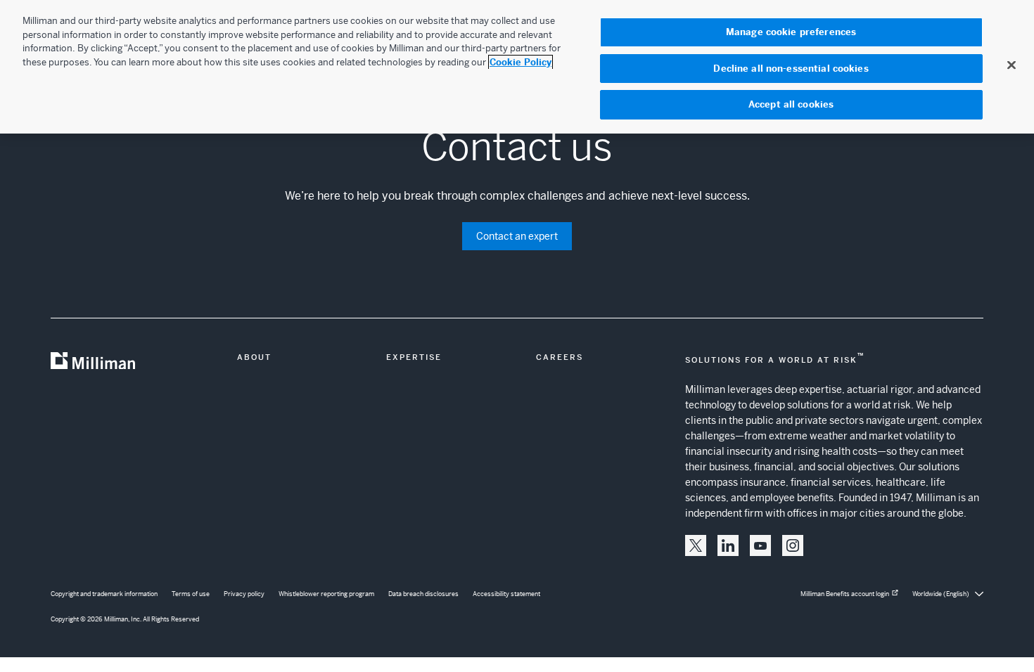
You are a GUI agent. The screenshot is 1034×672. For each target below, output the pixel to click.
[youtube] (760, 545)
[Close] (1011, 64)
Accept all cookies (791, 104)
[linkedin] (728, 545)
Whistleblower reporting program (326, 594)
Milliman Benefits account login (844, 594)
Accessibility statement (506, 594)
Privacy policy (244, 594)
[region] (517, 67)
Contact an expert (517, 236)
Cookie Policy (520, 62)
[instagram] (792, 545)
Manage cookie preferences (791, 32)
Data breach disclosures (423, 594)
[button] (695, 545)
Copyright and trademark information (104, 594)
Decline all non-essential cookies (790, 69)
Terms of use (191, 594)
